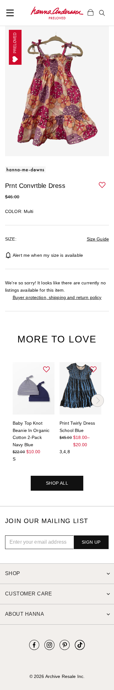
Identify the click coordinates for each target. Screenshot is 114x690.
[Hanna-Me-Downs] (57, 13)
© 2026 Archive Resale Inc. (57, 676)
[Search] (102, 13)
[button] (102, 185)
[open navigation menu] (10, 13)
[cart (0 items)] (90, 12)
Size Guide (98, 239)
